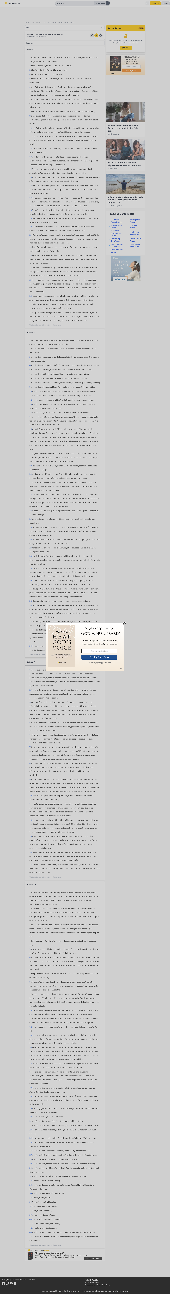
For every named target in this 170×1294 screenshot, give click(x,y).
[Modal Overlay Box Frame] (85, 647)
